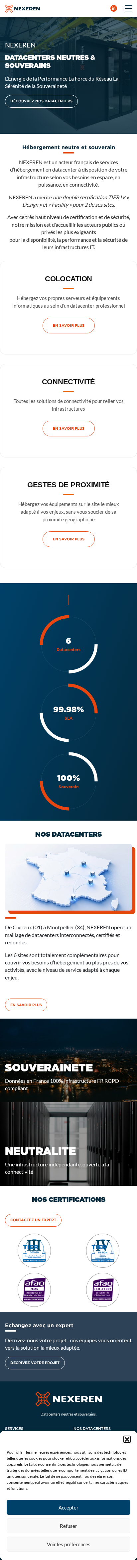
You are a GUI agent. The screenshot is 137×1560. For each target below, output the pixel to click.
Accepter (68, 1507)
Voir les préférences (68, 1544)
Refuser (68, 1526)
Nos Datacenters (92, 1429)
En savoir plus (68, 325)
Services (14, 1429)
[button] (127, 1439)
